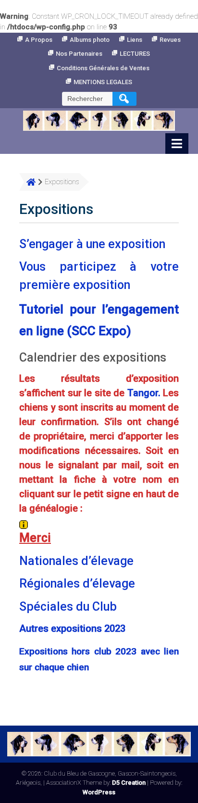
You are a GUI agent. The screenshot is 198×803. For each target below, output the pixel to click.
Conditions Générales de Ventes (103, 68)
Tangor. (144, 393)
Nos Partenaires (79, 53)
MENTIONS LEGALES (103, 82)
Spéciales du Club (68, 607)
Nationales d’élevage (76, 561)
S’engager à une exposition (92, 244)
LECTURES (135, 53)
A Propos (38, 39)
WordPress (99, 792)
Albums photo (90, 39)
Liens (134, 39)
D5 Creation (129, 782)
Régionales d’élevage (77, 583)
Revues (170, 39)
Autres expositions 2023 (72, 628)
